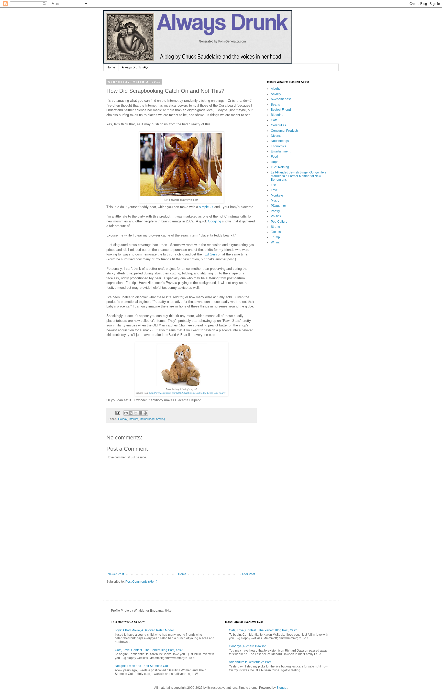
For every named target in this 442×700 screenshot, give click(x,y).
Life (273, 185)
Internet (133, 418)
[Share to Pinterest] (145, 413)
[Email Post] (117, 412)
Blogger (282, 687)
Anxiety (276, 94)
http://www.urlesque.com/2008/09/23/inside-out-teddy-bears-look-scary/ (187, 393)
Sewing (160, 418)
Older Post (247, 574)
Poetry (275, 211)
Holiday (122, 418)
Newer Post (116, 574)
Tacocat (276, 232)
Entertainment (280, 151)
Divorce (276, 136)
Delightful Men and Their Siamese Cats (142, 666)
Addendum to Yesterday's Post (250, 662)
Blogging (277, 115)
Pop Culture (279, 221)
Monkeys (277, 195)
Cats (274, 120)
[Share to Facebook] (140, 413)
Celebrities (278, 125)
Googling (214, 221)
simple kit (206, 207)
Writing (276, 242)
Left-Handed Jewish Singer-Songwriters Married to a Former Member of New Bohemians (298, 176)
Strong (275, 227)
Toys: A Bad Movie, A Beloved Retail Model (144, 630)
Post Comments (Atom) (141, 581)
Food (274, 156)
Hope (275, 162)
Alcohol (276, 88)
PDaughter (278, 206)
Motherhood (147, 418)
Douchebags (280, 141)
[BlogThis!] (130, 413)
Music (275, 200)
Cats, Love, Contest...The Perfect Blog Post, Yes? (149, 650)
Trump (275, 237)
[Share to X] (135, 413)
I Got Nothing (280, 167)
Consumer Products (285, 130)
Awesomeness (281, 99)
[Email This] (125, 413)
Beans (275, 104)
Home (111, 67)
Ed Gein (211, 254)
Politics (276, 216)
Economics (278, 146)
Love (274, 190)
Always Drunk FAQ (135, 67)
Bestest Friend (281, 109)
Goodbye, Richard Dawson (248, 646)
